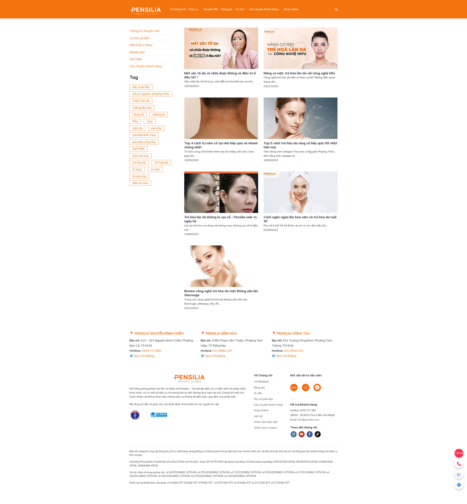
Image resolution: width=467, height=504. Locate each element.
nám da (137, 128)
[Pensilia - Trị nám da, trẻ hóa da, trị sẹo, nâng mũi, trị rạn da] (147, 9)
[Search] (336, 9)
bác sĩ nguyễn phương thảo (150, 94)
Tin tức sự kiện (139, 38)
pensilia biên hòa (144, 135)
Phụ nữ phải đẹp (263, 399)
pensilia (156, 128)
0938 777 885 (151, 350)
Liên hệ (258, 416)
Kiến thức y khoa (141, 45)
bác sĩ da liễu (141, 87)
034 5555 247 (294, 350)
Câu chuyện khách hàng (263, 9)
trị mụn (137, 169)
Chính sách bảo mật (265, 421)
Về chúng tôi (178, 9)
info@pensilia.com (308, 419)
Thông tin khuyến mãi (144, 31)
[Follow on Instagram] (294, 434)
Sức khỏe (136, 59)
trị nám (155, 169)
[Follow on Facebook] (310, 434)
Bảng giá (226, 9)
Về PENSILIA (261, 381)
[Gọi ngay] (459, 463)
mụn (150, 121)
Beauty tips (137, 52)
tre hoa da (139, 162)
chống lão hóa (141, 107)
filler (135, 121)
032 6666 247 (222, 350)
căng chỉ (138, 114)
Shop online (291, 9)
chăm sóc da (140, 100)
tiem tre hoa (140, 155)
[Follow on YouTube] (302, 434)
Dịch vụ (193, 9)
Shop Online (261, 410)
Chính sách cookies (265, 427)
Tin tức (239, 9)
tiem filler (138, 148)
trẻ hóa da (161, 162)
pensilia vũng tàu (143, 142)
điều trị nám (140, 183)
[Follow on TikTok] (318, 434)
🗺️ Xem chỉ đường (142, 356)
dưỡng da (159, 114)
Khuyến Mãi (210, 9)
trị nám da (139, 176)
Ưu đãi (258, 393)
